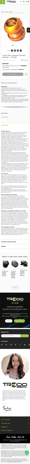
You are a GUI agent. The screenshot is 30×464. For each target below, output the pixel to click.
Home (2, 11)
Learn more (6, 67)
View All (15, 287)
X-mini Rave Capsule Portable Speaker (5, 273)
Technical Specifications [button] (8, 242)
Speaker (11, 11)
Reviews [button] (3, 246)
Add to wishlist (26, 74)
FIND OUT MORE (19, 321)
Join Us (9, 321)
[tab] (15, 125)
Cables (6, 11)
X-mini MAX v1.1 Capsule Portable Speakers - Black (24, 272)
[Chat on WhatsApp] (27, 452)
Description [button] (4, 125)
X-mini (3, 269)
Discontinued (13, 74)
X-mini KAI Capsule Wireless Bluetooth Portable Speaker (13, 274)
